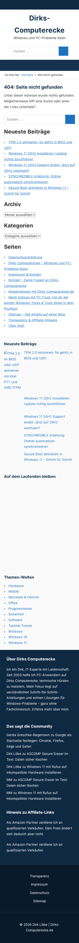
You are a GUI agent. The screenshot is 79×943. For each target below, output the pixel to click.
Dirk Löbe (14, 754)
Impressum (39, 884)
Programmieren (20, 609)
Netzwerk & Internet (23, 597)
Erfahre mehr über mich (50, 709)
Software (15, 620)
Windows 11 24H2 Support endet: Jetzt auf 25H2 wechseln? (44, 422)
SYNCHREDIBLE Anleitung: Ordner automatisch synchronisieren (44, 441)
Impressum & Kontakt (24, 274)
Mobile (13, 591)
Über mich (16, 326)
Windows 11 (17, 643)
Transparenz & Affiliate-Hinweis (32, 320)
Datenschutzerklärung (25, 257)
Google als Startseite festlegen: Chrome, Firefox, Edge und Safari (39, 740)
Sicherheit (16, 614)
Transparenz (39, 876)
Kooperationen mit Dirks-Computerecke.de (41, 292)
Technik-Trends (20, 626)
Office (13, 603)
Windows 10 (17, 637)
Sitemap (39, 901)
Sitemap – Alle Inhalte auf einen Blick (36, 314)
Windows (15, 631)
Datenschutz (39, 893)
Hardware (16, 586)
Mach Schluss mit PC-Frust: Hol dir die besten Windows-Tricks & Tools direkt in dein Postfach (39, 303)
